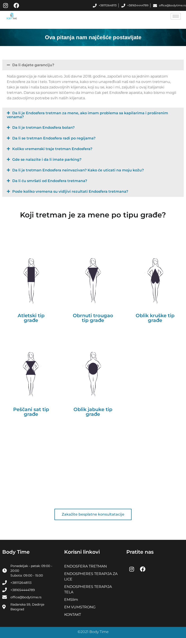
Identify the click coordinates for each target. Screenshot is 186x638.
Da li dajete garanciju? (33, 65)
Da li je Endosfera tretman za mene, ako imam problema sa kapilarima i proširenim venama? (87, 115)
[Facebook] (16, 5)
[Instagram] (5, 5)
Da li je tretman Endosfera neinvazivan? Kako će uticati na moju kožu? (78, 170)
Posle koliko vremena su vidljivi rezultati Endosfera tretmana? (70, 191)
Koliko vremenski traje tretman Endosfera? (52, 149)
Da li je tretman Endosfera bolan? (43, 127)
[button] (93, 65)
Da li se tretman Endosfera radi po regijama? (53, 138)
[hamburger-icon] (176, 16)
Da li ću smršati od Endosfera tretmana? (49, 181)
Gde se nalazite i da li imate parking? (46, 159)
